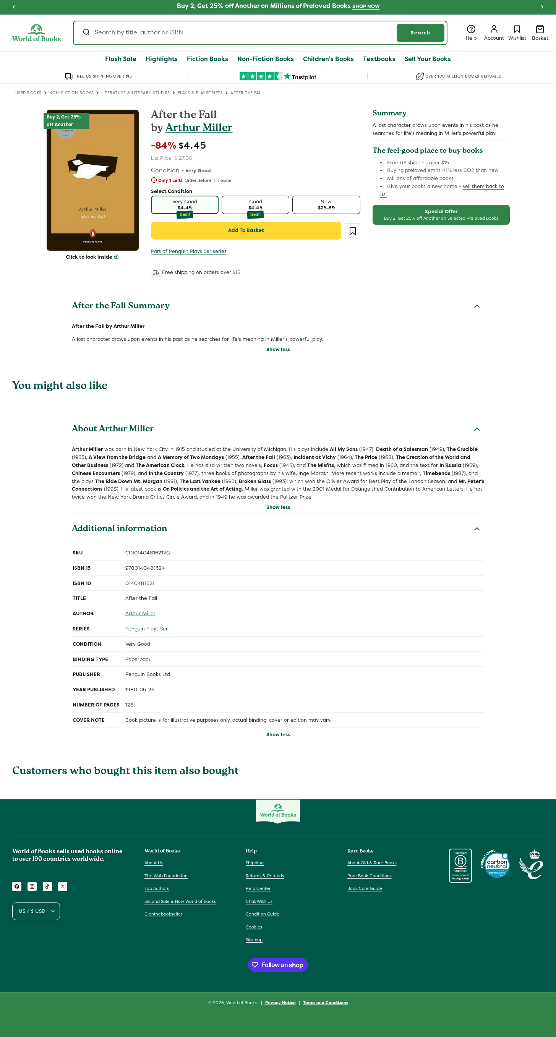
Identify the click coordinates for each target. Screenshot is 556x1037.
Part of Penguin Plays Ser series (189, 251)
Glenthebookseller (163, 914)
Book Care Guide (364, 888)
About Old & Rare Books (372, 862)
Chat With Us (259, 901)
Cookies (254, 927)
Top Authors (156, 888)
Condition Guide (262, 914)
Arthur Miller (199, 129)
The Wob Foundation (166, 875)
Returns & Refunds (265, 875)
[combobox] (260, 33)
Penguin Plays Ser (146, 629)
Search (420, 33)
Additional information (119, 529)
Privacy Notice (280, 1002)
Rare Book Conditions (369, 875)
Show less (278, 349)
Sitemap (254, 939)
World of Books (242, 1002)
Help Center (258, 888)
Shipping (255, 862)
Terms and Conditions (325, 1002)
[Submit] (86, 32)
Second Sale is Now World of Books (180, 901)
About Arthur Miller (113, 429)
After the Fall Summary (121, 306)
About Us (153, 862)
